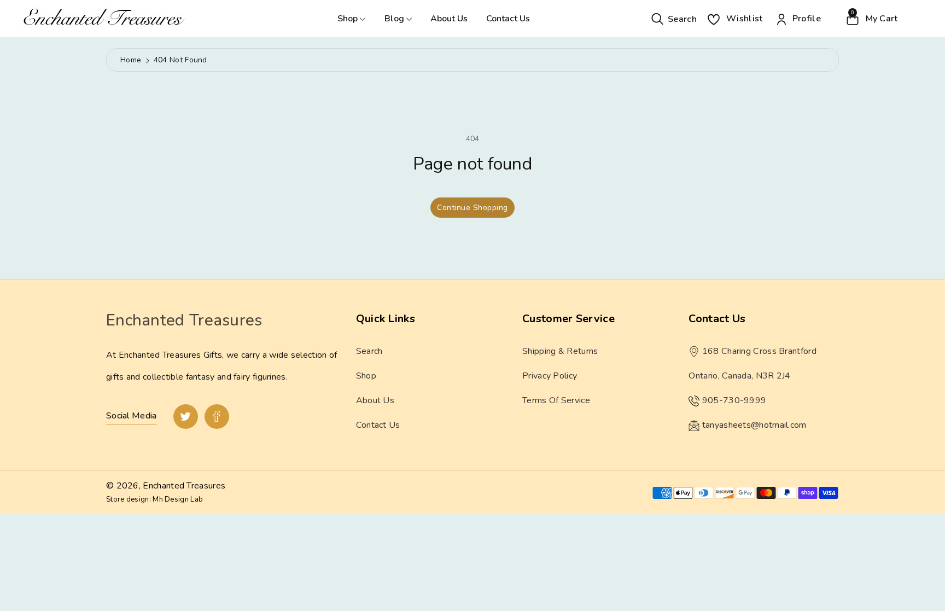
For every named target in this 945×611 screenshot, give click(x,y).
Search (369, 351)
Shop (348, 19)
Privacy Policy (549, 376)
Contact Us (508, 19)
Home (130, 60)
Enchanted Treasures (184, 486)
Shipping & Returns (560, 351)
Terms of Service (556, 400)
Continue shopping (472, 207)
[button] (674, 18)
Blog (395, 19)
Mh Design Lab (178, 499)
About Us (449, 19)
